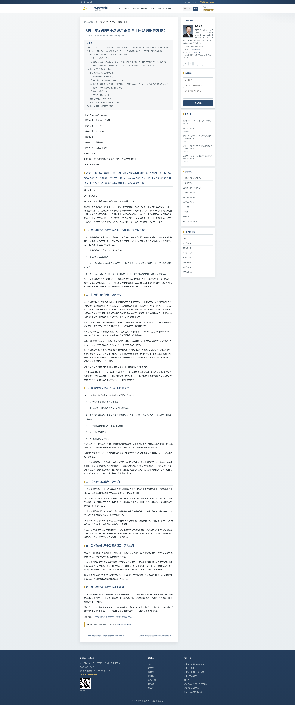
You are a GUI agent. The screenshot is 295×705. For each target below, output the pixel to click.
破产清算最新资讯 (189, 202)
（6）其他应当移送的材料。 (100, 95)
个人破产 (186, 212)
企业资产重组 (187, 183)
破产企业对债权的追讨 (191, 221)
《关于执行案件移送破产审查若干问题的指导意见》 (115, 616)
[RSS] (201, 64)
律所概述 (127, 9)
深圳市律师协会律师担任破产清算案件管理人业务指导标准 (197, 137)
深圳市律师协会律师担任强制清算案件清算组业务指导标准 (197, 157)
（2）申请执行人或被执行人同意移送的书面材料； (108, 80)
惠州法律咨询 (187, 262)
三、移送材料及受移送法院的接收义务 (101, 73)
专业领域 (144, 9)
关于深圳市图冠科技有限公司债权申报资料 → (154, 635)
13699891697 (195, 49)
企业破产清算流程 (189, 192)
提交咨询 (198, 103)
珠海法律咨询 (187, 258)
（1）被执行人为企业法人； (100, 58)
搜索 (195, 9)
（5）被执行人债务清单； (99, 91)
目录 (90, 43)
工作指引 (91, 22)
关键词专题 (152, 680)
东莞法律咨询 (187, 248)
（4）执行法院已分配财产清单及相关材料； (106, 87)
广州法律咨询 (187, 243)
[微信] (185, 64)
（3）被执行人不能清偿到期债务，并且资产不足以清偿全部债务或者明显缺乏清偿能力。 (123, 65)
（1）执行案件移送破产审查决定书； (103, 76)
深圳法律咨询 (187, 238)
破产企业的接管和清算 (191, 197)
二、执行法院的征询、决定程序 (99, 69)
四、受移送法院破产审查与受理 (99, 99)
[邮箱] (190, 64)
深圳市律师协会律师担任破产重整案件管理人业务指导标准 (197, 147)
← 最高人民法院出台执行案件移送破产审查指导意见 (105, 635)
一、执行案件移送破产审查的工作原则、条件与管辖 (107, 54)
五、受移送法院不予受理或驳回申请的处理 (103, 102)
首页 (120, 9)
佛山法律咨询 (187, 253)
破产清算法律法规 (189, 217)
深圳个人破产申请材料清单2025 (196, 684)
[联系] (195, 64)
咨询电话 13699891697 (207, 2)
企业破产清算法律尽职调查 (192, 178)
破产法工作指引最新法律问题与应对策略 (197, 121)
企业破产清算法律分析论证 (192, 188)
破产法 (186, 680)
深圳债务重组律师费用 (192, 688)
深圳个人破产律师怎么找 (193, 692)
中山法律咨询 (187, 267)
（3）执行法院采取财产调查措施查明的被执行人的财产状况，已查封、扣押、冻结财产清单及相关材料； (129, 84)
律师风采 (136, 9)
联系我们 (169, 9)
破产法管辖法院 (188, 128)
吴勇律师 (198, 26)
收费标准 (161, 9)
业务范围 (152, 9)
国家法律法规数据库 (124, 625)
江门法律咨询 (187, 272)
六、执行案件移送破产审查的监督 (100, 106)
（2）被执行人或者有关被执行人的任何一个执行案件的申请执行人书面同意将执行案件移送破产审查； (128, 62)
